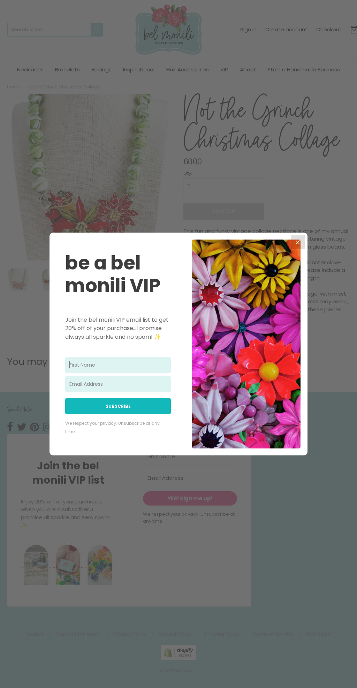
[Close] (298, 242)
